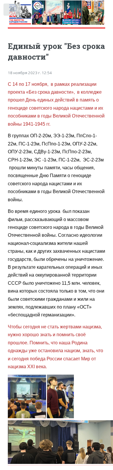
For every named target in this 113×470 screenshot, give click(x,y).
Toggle (12, 11)
